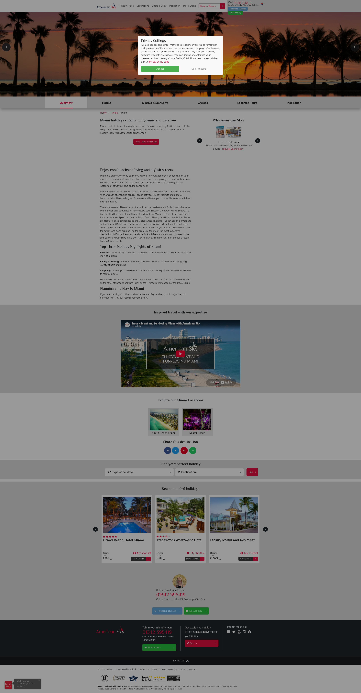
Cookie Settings (199, 68)
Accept (160, 68)
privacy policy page (158, 61)
